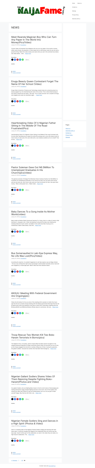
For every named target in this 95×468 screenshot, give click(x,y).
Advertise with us (76, 18)
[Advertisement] (75, 71)
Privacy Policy (75, 14)
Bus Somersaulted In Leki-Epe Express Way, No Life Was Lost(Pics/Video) (34, 254)
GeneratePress (52, 466)
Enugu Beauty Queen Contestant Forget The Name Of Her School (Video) (34, 82)
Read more (28, 53)
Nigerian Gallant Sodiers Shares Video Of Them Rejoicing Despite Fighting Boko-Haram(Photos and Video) (33, 379)
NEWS (14, 71)
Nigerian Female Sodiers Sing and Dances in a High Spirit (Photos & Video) (34, 422)
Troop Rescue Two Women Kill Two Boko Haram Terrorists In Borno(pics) (32, 336)
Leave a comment (17, 72)
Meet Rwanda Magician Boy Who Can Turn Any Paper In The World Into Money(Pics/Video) (33, 40)
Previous (14, 460)
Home (73, 3)
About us (79, 3)
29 (22, 460)
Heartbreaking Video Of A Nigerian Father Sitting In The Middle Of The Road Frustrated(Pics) (33, 126)
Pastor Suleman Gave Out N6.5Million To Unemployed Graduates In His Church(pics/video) (32, 170)
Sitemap (74, 11)
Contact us (74, 7)
